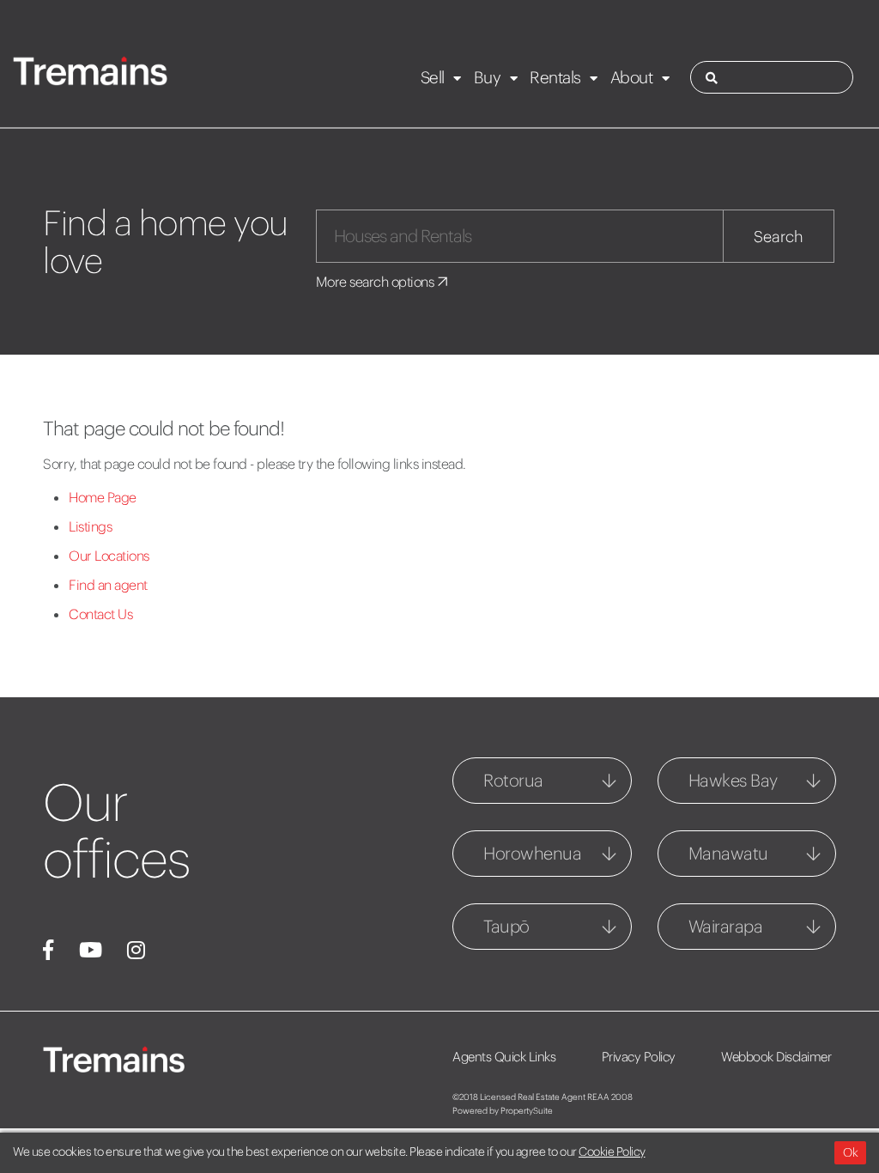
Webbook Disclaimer (776, 1056)
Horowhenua (532, 853)
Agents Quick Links (503, 1056)
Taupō (506, 926)
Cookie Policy (612, 1151)
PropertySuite (526, 1110)
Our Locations (109, 555)
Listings (90, 526)
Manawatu (728, 853)
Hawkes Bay (733, 780)
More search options (376, 281)
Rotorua (513, 780)
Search (778, 236)
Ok (850, 1152)
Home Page (102, 497)
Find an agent (108, 584)
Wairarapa (725, 926)
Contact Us (100, 614)
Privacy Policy (639, 1056)
